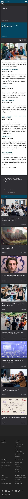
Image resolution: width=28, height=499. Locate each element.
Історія (17, 471)
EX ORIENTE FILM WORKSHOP (10, 69)
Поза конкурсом (19, 444)
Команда (17, 464)
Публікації (3, 442)
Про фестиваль (19, 459)
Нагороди (17, 456)
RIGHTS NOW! (18, 446)
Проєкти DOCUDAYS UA (20, 475)
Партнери (17, 466)
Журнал (3, 441)
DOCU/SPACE (18, 481)
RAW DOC (3, 464)
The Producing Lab (7, 152)
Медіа (2, 475)
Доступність (18, 467)
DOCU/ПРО (17, 447)
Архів (16, 473)
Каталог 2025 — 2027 (6, 483)
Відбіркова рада (18, 462)
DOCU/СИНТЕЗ (18, 449)
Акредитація (4, 479)
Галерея (3, 481)
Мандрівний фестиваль (20, 477)
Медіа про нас (4, 477)
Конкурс (17, 442)
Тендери (17, 469)
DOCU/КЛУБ (17, 479)
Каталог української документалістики (6, 466)
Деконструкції (18, 451)
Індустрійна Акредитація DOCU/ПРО (6, 461)
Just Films (5, 86)
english (8, 1)
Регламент (17, 461)
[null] (20, 40)
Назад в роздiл (5, 20)
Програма (17, 441)
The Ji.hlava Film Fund (8, 100)
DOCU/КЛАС (17, 454)
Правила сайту (19, 483)
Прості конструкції (19, 453)
